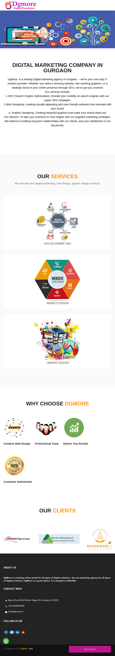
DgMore (24, 649)
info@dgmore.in (15, 611)
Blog (31, 649)
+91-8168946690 (16, 606)
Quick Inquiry (90, 649)
